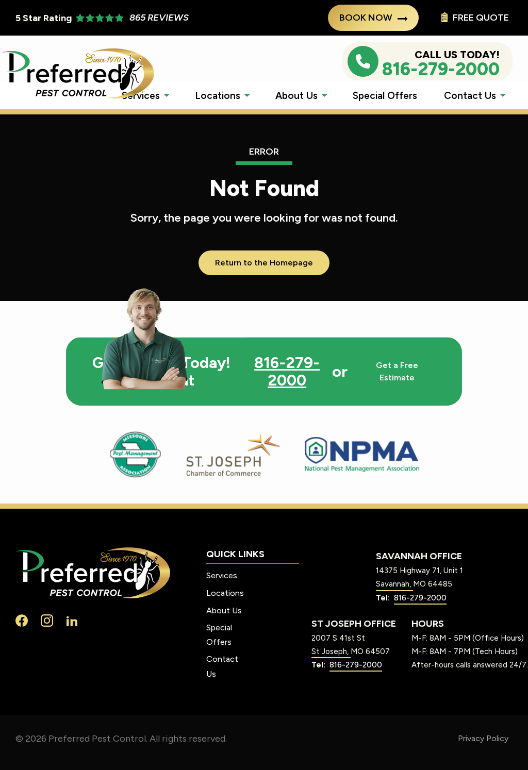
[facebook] (21, 619)
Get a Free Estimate (397, 371)
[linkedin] (72, 619)
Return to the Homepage (264, 262)
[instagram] (47, 619)
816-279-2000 (287, 371)
